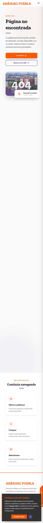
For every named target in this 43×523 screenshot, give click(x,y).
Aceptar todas (19, 517)
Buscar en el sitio (21, 63)
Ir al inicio (21, 55)
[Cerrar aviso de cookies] (30, 517)
